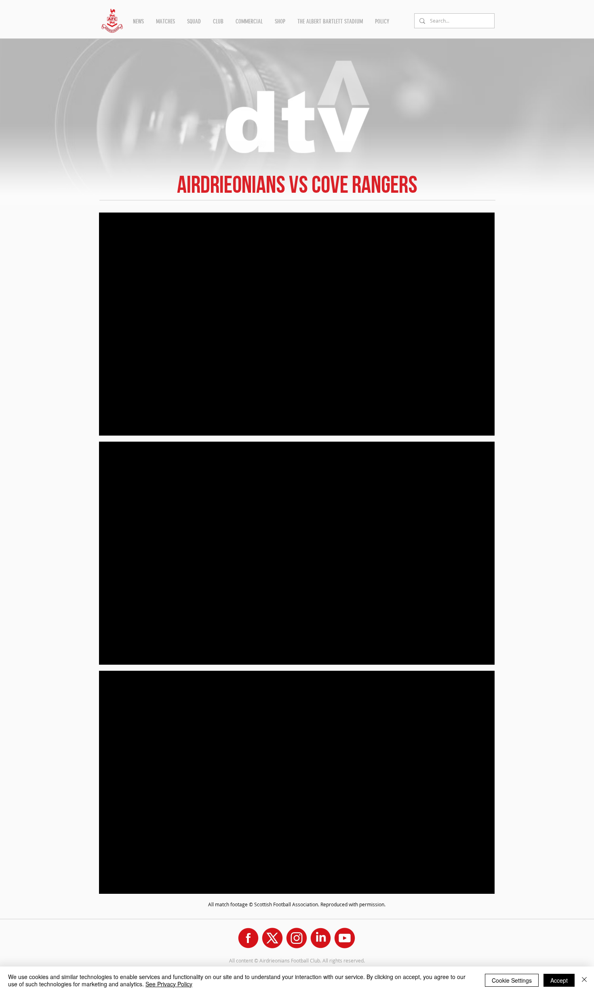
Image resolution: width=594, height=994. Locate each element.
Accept (559, 980)
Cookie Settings (512, 980)
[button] (138, 21)
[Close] (584, 980)
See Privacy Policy (168, 984)
